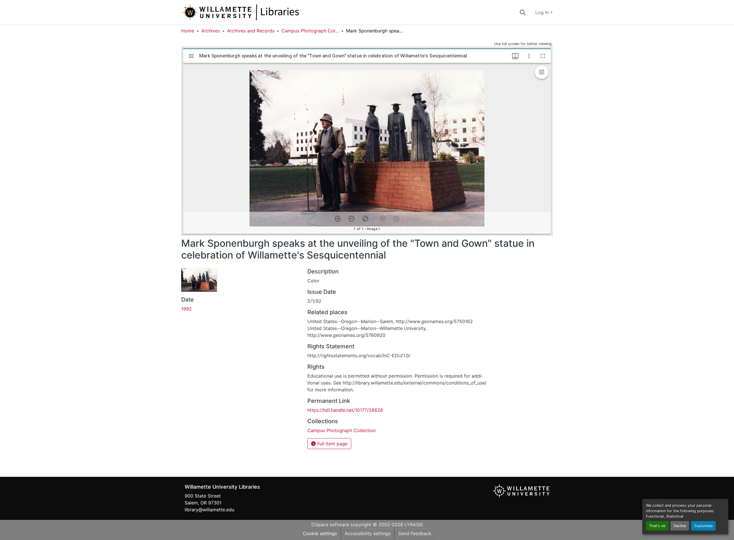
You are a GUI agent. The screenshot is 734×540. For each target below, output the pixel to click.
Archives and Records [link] (250, 31)
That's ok (657, 526)
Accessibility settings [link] (368, 533)
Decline (680, 526)
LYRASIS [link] (414, 524)
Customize (703, 526)
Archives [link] (210, 31)
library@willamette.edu (209, 509)
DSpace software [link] (330, 524)
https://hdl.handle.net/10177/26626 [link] (345, 410)
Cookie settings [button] (320, 533)
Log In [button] (542, 12)
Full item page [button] (332, 443)
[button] (259, 12)
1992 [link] (186, 309)
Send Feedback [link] (415, 533)
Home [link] (187, 31)
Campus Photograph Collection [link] (310, 31)
